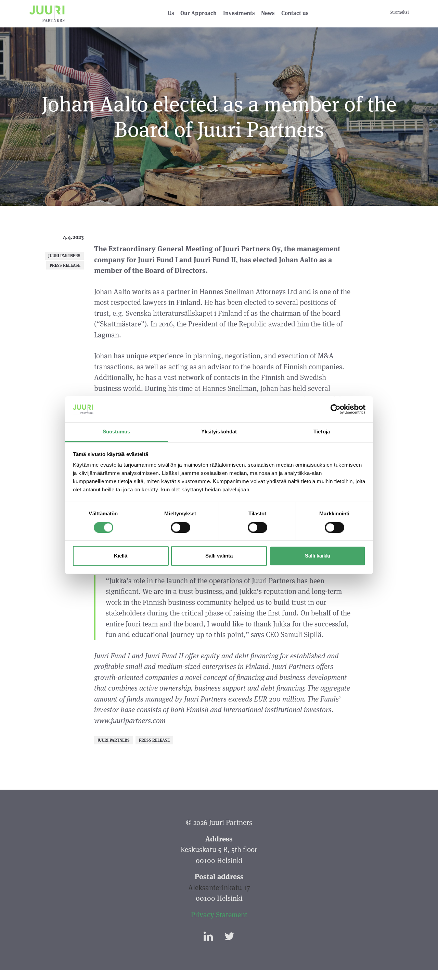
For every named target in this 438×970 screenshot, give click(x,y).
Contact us (294, 13)
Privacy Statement (219, 914)
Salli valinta (219, 556)
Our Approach (198, 13)
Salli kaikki (317, 556)
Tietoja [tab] (321, 432)
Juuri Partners (64, 255)
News (267, 13)
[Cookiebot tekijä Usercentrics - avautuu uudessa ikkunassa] (335, 409)
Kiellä (120, 556)
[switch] (180, 527)
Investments (239, 13)
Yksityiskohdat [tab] (219, 432)
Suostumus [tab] (116, 432)
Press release (65, 265)
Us (171, 13)
